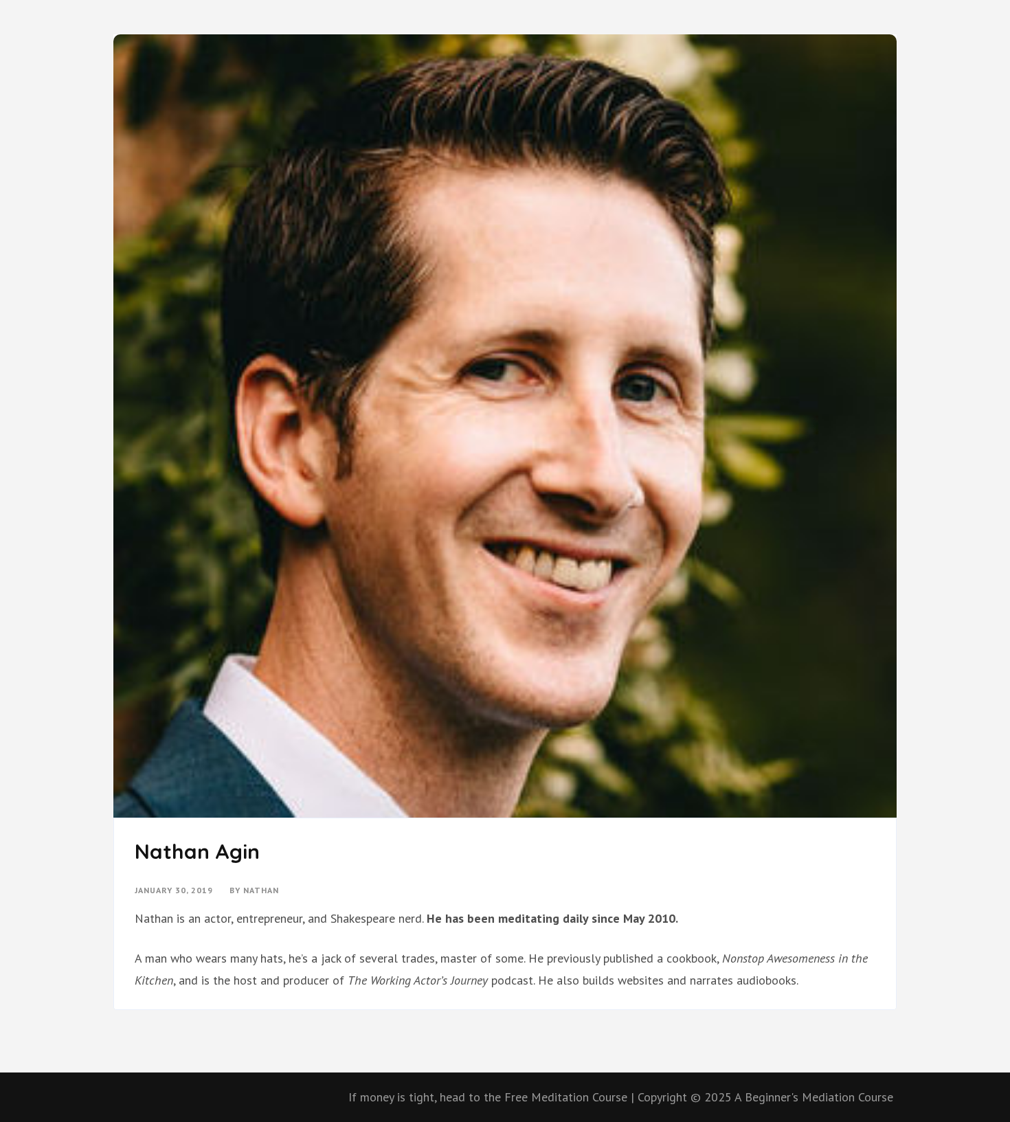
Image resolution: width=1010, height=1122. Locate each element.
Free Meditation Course (565, 1097)
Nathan (261, 890)
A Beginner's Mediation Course (813, 1097)
